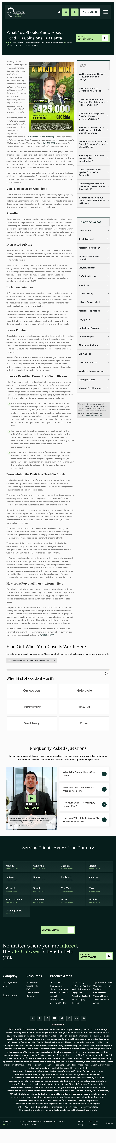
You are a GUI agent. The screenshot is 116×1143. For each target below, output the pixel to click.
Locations (10, 995)
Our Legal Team (10, 983)
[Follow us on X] (83, 1018)
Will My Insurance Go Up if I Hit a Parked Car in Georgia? (92, 77)
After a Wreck (32, 993)
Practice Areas (90, 222)
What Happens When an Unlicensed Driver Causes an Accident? (92, 186)
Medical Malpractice (89, 311)
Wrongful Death (87, 380)
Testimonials (32, 983)
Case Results (32, 986)
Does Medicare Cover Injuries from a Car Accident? (90, 172)
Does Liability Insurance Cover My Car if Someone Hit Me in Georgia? (92, 102)
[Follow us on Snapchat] (76, 1018)
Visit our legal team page (39, 823)
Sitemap (109, 1123)
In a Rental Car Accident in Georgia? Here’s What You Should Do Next (92, 144)
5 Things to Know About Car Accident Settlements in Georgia (92, 200)
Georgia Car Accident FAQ (55, 42)
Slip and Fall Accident (103, 983)
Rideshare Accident (89, 345)
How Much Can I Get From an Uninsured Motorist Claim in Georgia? (92, 130)
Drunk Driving (86, 293)
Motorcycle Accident (89, 248)
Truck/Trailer (32, 707)
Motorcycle (84, 690)
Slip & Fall (84, 707)
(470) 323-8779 (48, 143)
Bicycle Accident (87, 268)
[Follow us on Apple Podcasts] (61, 1018)
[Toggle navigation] (106, 12)
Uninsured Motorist (88, 362)
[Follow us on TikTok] (47, 1018)
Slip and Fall (85, 354)
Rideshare (76, 1003)
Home (14, 42)
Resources (34, 976)
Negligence (84, 319)
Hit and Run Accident (89, 302)
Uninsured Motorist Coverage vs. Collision (90, 89)
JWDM (5, 1125)
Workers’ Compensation (91, 371)
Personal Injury (86, 337)
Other (84, 723)
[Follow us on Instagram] (32, 1018)
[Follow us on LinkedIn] (69, 1018)
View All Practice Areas (91, 388)
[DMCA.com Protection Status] (58, 1024)
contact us (88, 12)
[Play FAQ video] (32, 798)
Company (10, 976)
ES (66, 12)
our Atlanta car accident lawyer (42, 137)
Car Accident (85, 231)
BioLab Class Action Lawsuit (89, 257)
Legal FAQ (21, 42)
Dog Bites (84, 285)
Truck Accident (86, 239)
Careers (30, 996)
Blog (5, 986)
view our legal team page (94, 415)
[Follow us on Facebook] (39, 1018)
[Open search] (59, 12)
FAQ (28, 989)
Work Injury (32, 723)
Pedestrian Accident (89, 328)
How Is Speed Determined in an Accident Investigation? (92, 158)
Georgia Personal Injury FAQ (35, 42)
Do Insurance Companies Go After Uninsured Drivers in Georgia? (91, 116)
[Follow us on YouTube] (54, 1018)
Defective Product (88, 276)
